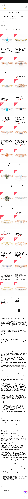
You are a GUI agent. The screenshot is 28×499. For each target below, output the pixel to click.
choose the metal (16, 411)
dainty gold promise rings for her (8, 426)
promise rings (21, 375)
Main (2, 486)
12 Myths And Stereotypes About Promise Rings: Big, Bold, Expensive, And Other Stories (15, 477)
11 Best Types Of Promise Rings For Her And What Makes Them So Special (14, 479)
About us (3, 483)
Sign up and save (5, 490)
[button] (4, 52)
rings (17, 330)
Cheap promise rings (7, 318)
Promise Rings (15, 22)
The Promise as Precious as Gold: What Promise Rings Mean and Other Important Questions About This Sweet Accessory (14, 474)
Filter (5, 29)
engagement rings (5, 358)
